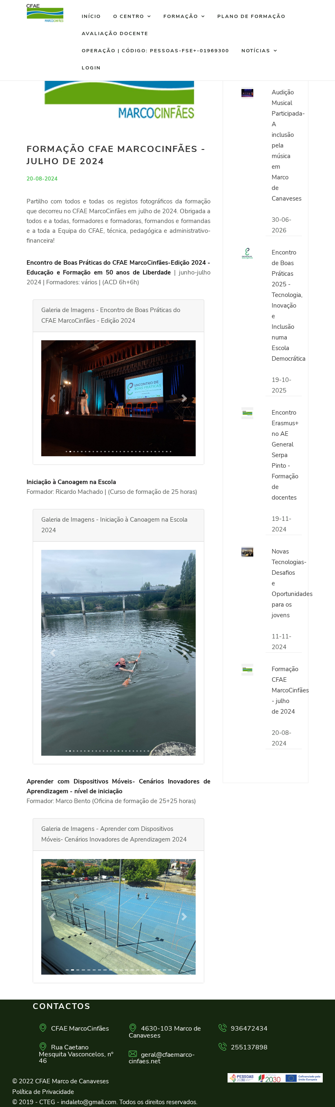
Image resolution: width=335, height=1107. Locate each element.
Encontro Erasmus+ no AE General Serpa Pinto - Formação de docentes (285, 455)
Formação (180, 16)
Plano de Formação (251, 16)
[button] (53, 398)
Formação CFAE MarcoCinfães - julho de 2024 (290, 690)
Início (91, 16)
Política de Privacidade (43, 1092)
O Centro (128, 16)
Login (91, 68)
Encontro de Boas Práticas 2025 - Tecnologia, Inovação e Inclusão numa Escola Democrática (289, 305)
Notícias (255, 50)
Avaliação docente (115, 33)
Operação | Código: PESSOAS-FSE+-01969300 (155, 50)
